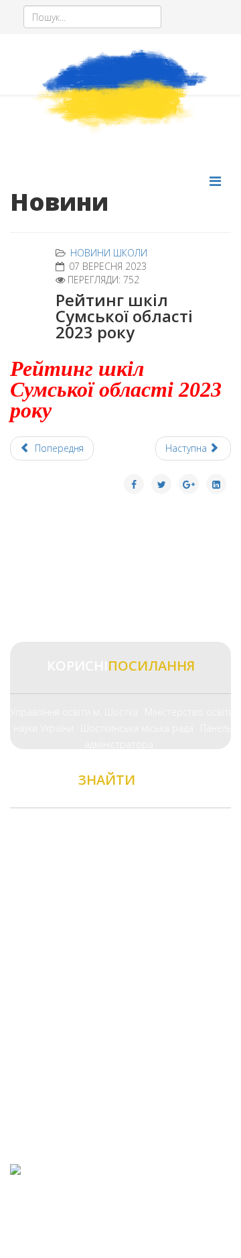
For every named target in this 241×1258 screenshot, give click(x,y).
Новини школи (108, 252)
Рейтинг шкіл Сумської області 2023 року (116, 389)
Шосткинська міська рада (136, 728)
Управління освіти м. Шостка (74, 712)
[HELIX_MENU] (215, 181)
